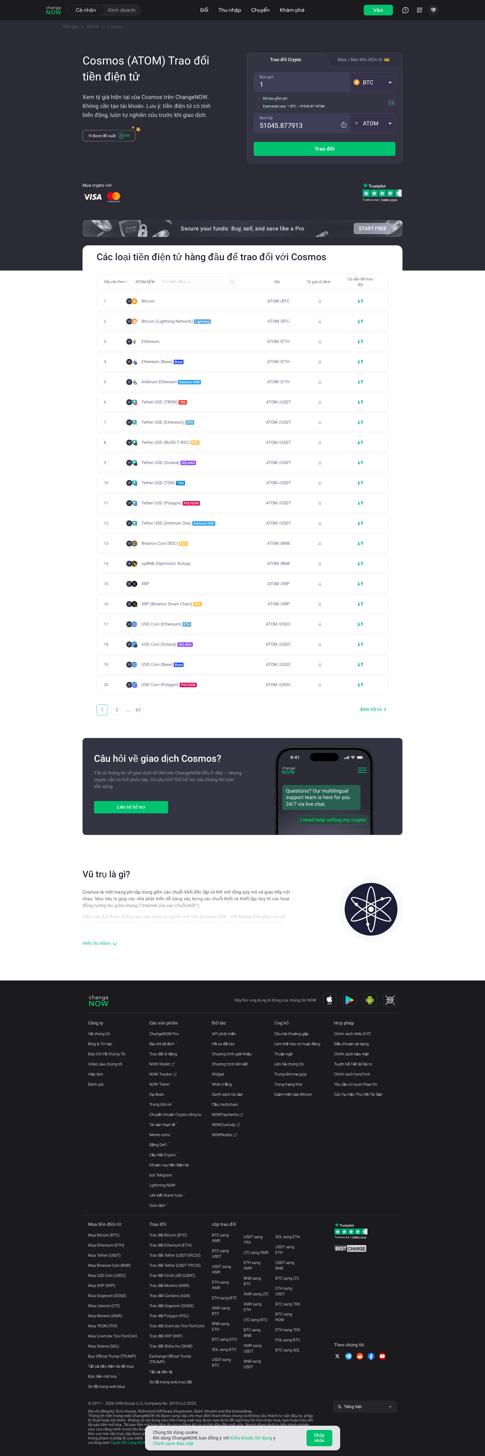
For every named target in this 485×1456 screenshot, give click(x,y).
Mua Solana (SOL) (103, 1346)
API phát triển (224, 1034)
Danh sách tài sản (227, 1094)
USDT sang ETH (284, 1250)
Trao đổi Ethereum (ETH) (170, 1245)
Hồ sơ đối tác (223, 1044)
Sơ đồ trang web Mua (106, 1386)
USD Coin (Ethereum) (165, 624)
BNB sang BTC (252, 1281)
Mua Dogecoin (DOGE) (107, 1295)
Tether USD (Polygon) (170, 503)
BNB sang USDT (252, 1364)
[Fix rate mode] (344, 125)
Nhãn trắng (222, 1084)
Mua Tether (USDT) (104, 1255)
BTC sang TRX (287, 1304)
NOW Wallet (159, 1064)
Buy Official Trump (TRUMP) (112, 1356)
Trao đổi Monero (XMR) (169, 1285)
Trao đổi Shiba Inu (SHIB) (171, 1346)
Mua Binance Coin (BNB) (109, 1265)
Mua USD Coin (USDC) (107, 1275)
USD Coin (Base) (161, 664)
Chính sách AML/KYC (352, 1034)
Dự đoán (156, 1094)
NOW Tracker (160, 1074)
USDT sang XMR (221, 1269)
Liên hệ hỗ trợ (131, 807)
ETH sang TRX (287, 1330)
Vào (378, 10)
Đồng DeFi (158, 1145)
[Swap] (391, 103)
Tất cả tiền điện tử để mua (111, 1366)
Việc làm (95, 1074)
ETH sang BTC (224, 1298)
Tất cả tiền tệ (160, 1372)
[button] (372, 82)
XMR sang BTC (221, 1311)
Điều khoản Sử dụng (251, 1438)
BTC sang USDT (220, 1254)
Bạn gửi (266, 77)
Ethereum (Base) (161, 361)
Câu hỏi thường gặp (291, 1034)
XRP (145, 584)
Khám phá (292, 10)
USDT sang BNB (284, 1265)
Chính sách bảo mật (351, 1054)
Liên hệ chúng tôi (289, 1064)
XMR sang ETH (253, 1307)
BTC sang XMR (220, 1238)
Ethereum (150, 341)
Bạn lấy (266, 118)
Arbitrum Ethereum (170, 381)
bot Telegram (160, 1175)
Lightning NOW (162, 1185)
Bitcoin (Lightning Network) (175, 321)
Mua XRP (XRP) (101, 1285)
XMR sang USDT (253, 1348)
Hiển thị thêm (97, 943)
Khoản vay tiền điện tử (169, 1165)
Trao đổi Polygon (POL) (169, 1316)
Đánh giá (96, 1084)
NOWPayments (225, 1114)
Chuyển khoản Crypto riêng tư (175, 1114)
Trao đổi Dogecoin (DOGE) (171, 1305)
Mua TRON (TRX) (103, 1326)
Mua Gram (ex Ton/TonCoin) (112, 1336)
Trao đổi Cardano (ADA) (169, 1295)
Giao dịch (157, 1205)
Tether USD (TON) (162, 482)
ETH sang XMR (220, 1285)
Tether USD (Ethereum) (167, 422)
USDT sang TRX (253, 1240)
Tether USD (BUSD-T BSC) (169, 442)
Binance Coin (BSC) (164, 543)
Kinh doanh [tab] (122, 10)
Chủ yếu (70, 26)
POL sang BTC (287, 1340)
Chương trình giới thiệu (232, 1054)
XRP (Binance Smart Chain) (171, 603)
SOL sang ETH (287, 1237)
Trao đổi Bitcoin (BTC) (168, 1235)
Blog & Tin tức (100, 1044)
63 (138, 709)
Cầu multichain (225, 1104)
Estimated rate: (274, 106)
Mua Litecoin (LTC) (104, 1305)
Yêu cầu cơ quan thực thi (355, 1084)
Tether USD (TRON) (163, 402)
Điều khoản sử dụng (351, 1044)
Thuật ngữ (283, 1054)
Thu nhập (229, 10)
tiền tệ (93, 26)
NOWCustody (223, 1124)
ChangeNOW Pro (164, 1034)
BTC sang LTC (287, 1278)
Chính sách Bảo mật (173, 1443)
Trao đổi (325, 149)
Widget (218, 1074)
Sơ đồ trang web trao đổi (170, 1382)
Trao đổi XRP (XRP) (166, 1336)
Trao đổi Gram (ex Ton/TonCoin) (177, 1326)
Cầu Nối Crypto (162, 1155)
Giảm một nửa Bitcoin (293, 1094)
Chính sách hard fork (352, 1074)
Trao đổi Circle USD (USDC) (172, 1275)
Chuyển (260, 10)
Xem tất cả (371, 709)
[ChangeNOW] (53, 10)
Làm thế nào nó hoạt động (297, 1044)
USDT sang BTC (221, 1362)
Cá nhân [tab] (86, 10)
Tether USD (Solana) (168, 462)
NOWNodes (222, 1134)
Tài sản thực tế (162, 1124)
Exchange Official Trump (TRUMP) (170, 1359)
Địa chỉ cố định (161, 1044)
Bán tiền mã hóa (102, 1376)
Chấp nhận (319, 1437)
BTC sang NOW (283, 1317)
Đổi (204, 10)
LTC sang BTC (255, 1319)
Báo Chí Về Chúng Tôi (106, 1054)
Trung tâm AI (160, 1104)
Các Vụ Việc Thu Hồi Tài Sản (358, 1094)
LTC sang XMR (256, 1252)
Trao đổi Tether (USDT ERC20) (175, 1255)
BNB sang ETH (220, 1326)
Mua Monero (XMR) (105, 1316)
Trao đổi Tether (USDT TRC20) (175, 1265)
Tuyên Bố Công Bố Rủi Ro (132, 1442)
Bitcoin (148, 301)
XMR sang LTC (256, 1294)
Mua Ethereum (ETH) (106, 1245)
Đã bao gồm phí (275, 98)
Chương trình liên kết (230, 1064)
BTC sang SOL (287, 1350)
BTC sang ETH (224, 1339)
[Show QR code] (390, 1000)
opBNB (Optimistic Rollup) (166, 563)
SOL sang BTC (224, 1349)
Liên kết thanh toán (166, 1195)
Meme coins (159, 1134)
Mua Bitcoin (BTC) (104, 1235)
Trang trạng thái (288, 1084)
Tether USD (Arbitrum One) (177, 523)
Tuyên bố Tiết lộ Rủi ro (353, 1064)
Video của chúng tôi (105, 1064)
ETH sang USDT (283, 1291)
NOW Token (159, 1084)
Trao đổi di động (163, 1054)
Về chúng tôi (99, 1034)
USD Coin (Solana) (166, 644)
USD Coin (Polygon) (168, 684)
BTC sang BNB (252, 1333)
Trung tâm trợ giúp (290, 1074)
